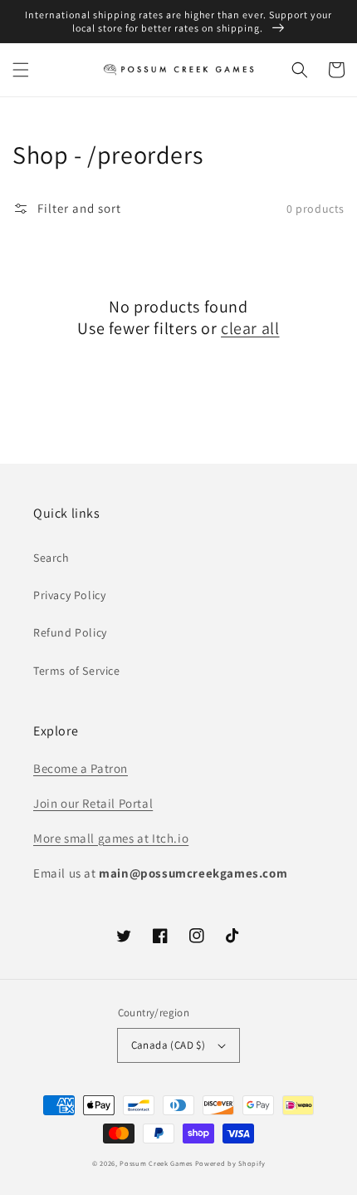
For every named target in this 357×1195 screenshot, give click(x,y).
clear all (250, 328)
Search (51, 557)
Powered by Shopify (230, 1163)
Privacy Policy (69, 595)
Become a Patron (80, 768)
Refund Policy (70, 632)
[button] (20, 70)
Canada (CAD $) (168, 1045)
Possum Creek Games (156, 1163)
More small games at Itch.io (110, 838)
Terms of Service (76, 670)
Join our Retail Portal (93, 803)
